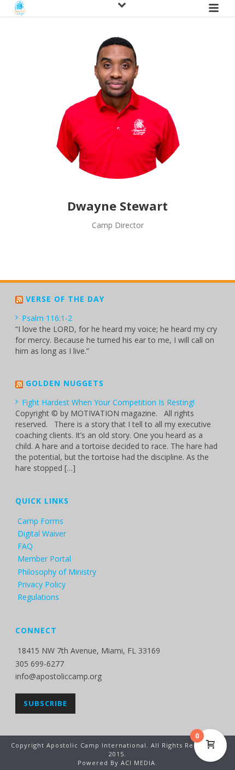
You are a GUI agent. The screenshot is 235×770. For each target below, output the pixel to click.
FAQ (25, 546)
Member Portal (44, 558)
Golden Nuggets (65, 383)
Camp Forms (40, 521)
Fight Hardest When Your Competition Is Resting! (108, 402)
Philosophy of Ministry (56, 572)
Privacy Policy (41, 584)
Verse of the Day (65, 299)
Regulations (38, 597)
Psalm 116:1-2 (47, 318)
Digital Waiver (41, 533)
